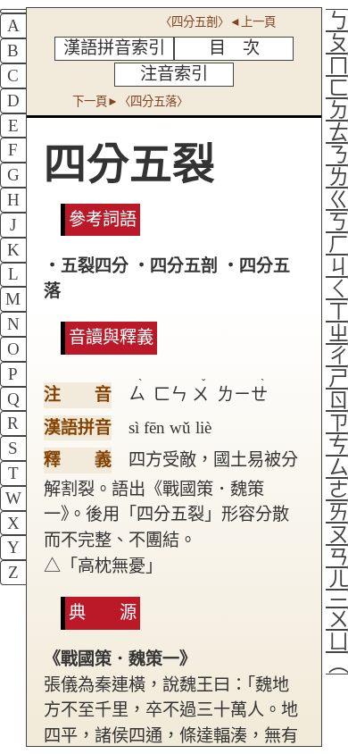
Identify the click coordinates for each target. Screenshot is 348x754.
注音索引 (174, 73)
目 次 (234, 47)
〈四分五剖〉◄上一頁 (218, 22)
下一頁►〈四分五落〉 (130, 101)
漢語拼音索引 (114, 47)
